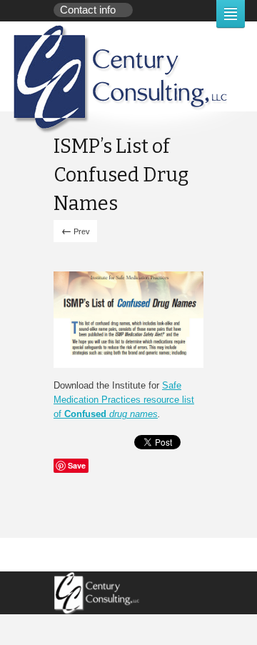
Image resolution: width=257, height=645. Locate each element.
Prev (75, 230)
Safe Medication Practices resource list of (124, 399)
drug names (132, 414)
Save (77, 465)
